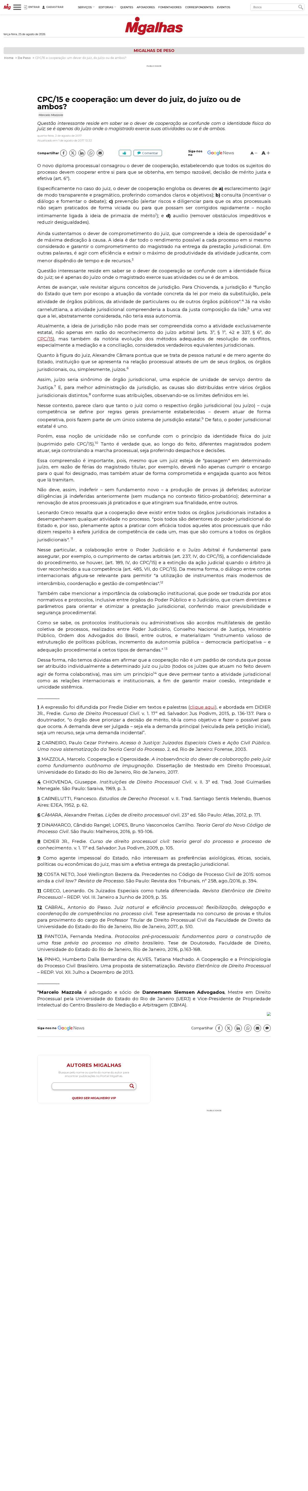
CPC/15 (45, 339)
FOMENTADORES (169, 7)
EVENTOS (223, 7)
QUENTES (126, 7)
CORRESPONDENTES (199, 7)
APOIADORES (146, 7)
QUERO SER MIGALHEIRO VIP (94, 1098)
